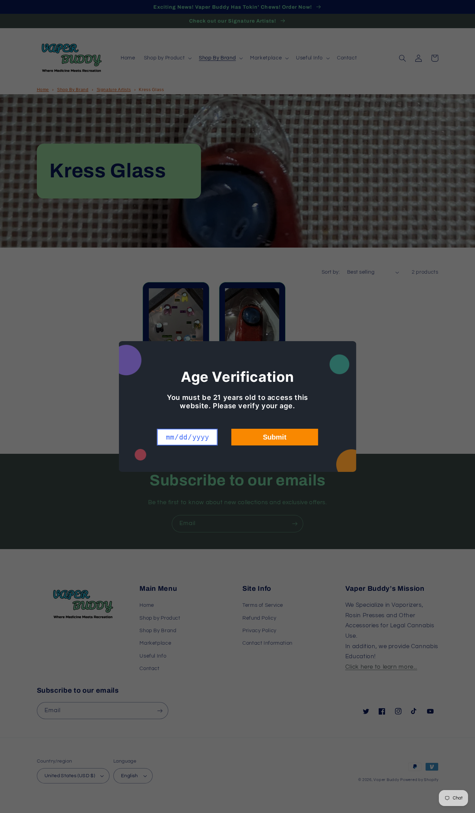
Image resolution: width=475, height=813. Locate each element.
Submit (275, 437)
